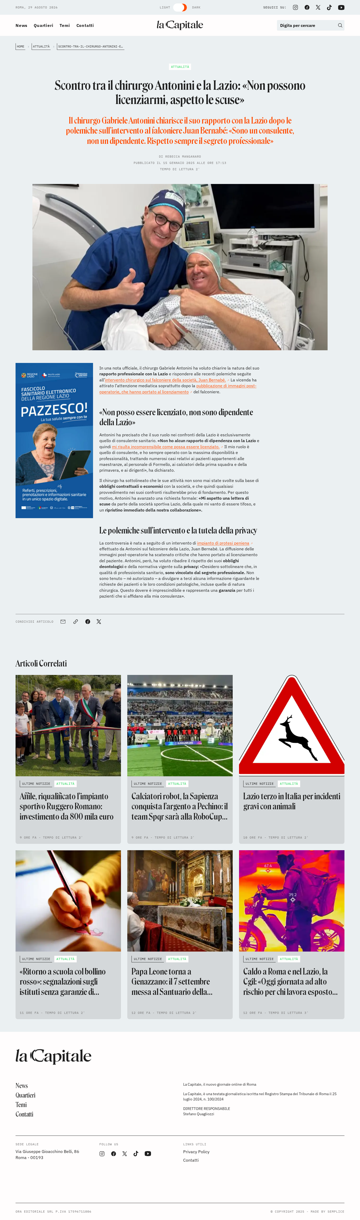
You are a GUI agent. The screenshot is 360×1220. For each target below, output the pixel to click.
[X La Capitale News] (318, 7)
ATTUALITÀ (41, 46)
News (21, 25)
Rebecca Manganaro (183, 156)
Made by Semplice (327, 1211)
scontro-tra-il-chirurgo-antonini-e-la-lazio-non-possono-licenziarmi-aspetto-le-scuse (91, 46)
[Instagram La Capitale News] (295, 7)
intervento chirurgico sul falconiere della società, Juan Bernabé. (165, 379)
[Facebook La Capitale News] (307, 7)
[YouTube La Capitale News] (341, 7)
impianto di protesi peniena (223, 543)
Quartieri (43, 25)
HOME (20, 46)
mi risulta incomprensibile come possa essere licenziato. (166, 446)
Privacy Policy (196, 1151)
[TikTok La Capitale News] (329, 7)
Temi (65, 25)
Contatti (85, 25)
